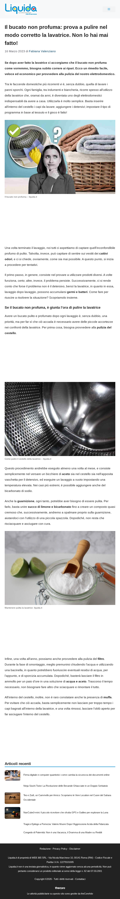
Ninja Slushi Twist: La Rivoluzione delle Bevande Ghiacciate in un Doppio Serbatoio (65, 785)
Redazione (45, 848)
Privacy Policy (60, 848)
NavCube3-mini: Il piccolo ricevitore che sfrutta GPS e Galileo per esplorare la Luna (65, 812)
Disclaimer (74, 848)
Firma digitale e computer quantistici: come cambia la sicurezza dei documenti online (66, 774)
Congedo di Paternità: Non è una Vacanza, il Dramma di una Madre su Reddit (62, 832)
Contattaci (80, 879)
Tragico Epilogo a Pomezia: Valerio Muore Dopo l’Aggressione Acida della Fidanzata (66, 824)
